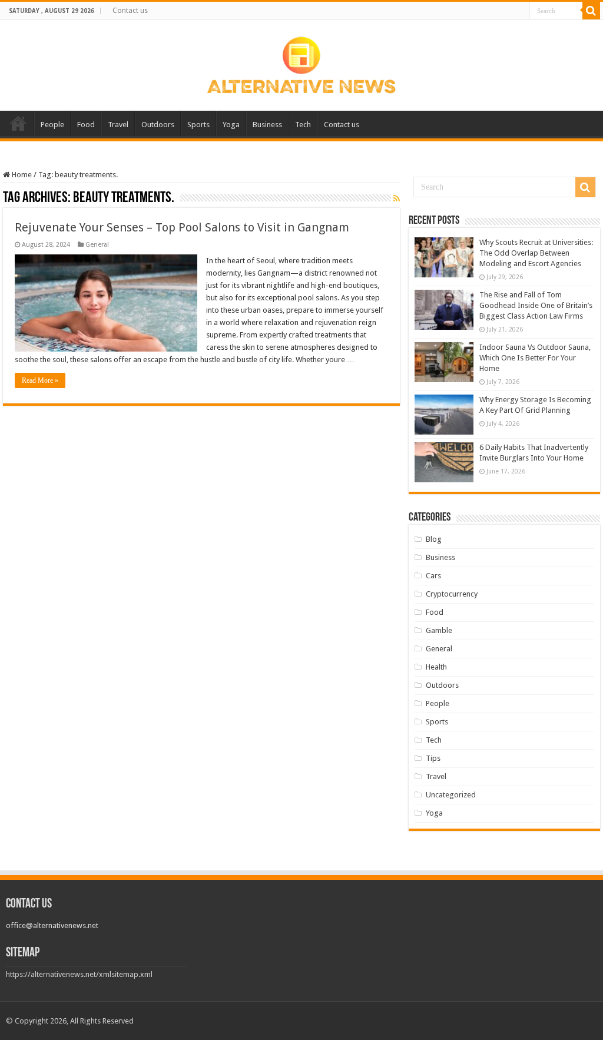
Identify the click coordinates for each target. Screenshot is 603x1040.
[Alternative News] (301, 63)
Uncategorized (451, 794)
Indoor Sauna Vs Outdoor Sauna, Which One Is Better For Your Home (535, 358)
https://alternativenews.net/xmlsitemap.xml (79, 974)
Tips (433, 758)
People (52, 124)
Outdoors (157, 124)
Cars (433, 575)
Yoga (231, 124)
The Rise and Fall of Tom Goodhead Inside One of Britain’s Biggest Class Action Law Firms (535, 305)
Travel (118, 124)
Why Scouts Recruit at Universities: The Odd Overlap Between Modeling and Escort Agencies (536, 253)
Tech (303, 124)
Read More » (40, 380)
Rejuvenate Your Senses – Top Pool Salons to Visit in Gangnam (182, 227)
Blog (434, 539)
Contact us (130, 10)
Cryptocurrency (452, 593)
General (97, 245)
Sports (198, 124)
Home (18, 123)
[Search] (591, 10)
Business (267, 124)
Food (86, 124)
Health (436, 667)
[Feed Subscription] (396, 198)
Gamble (439, 630)
